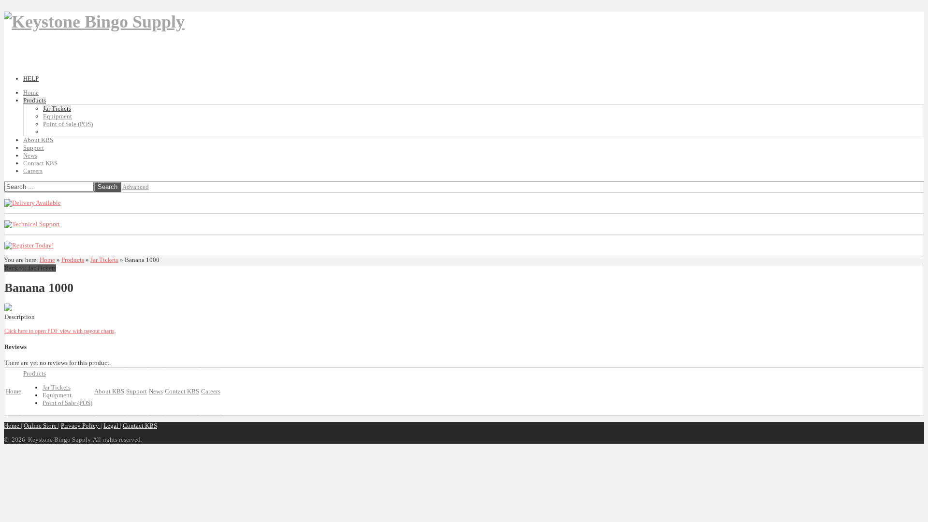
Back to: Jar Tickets (30, 268)
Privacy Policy (81, 425)
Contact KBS (140, 425)
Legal (111, 425)
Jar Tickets (104, 259)
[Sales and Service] (32, 202)
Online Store (41, 425)
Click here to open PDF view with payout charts (59, 331)
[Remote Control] (29, 245)
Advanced (135, 186)
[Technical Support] (32, 224)
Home (47, 259)
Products (72, 259)
